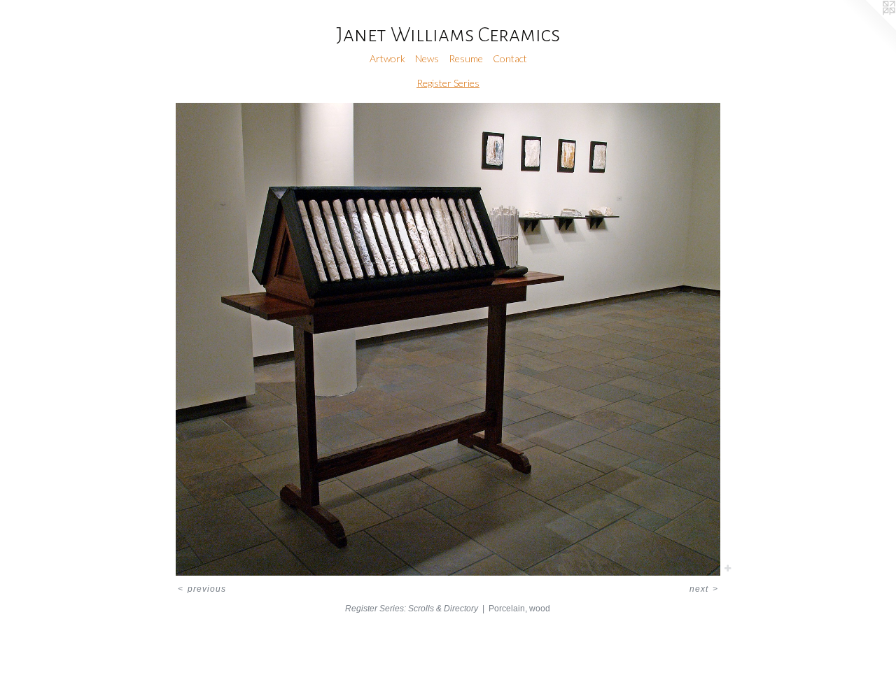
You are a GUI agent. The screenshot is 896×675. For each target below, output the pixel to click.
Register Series (447, 83)
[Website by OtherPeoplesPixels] (868, 28)
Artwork (387, 58)
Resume (466, 58)
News (427, 58)
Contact (510, 58)
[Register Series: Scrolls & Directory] (448, 339)
